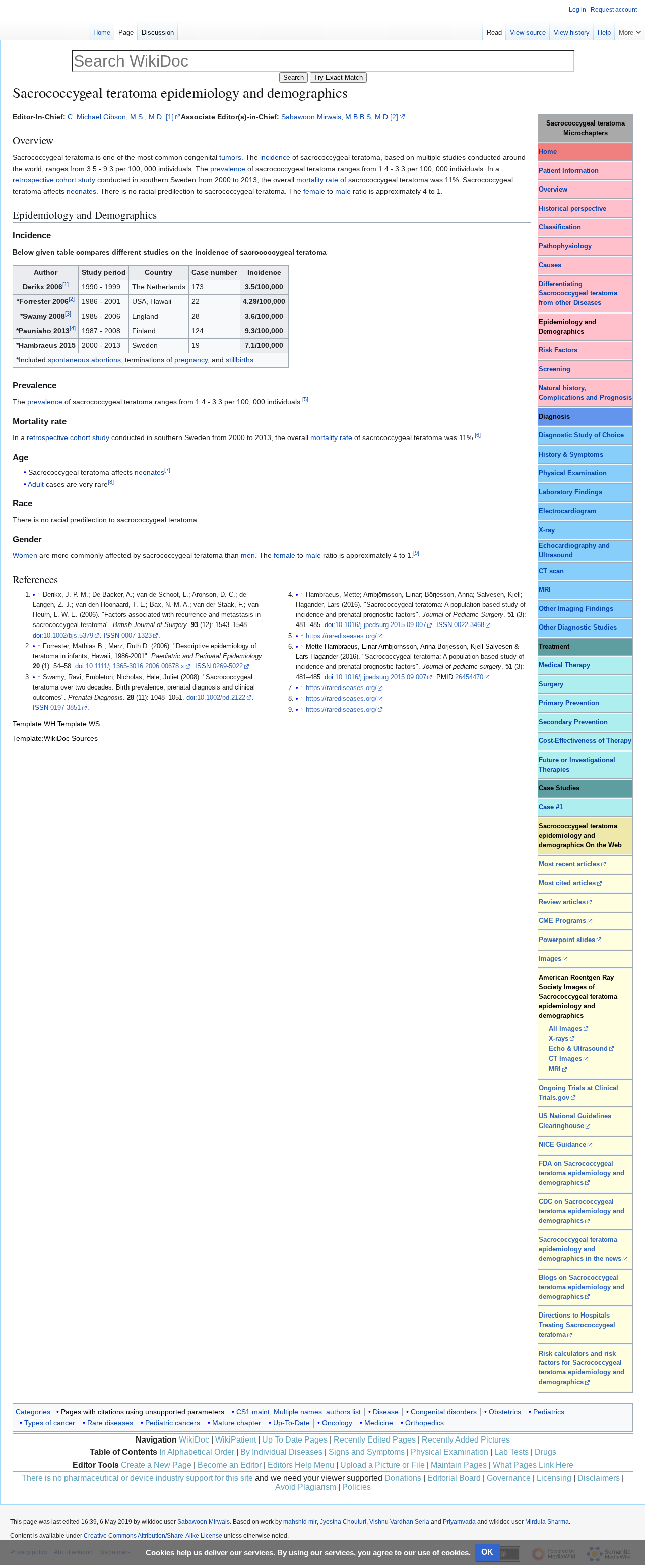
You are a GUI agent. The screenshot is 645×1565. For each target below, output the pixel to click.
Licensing (554, 1478)
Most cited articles (567, 883)
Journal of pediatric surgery (461, 666)
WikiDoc (194, 1439)
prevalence (227, 169)
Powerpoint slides (567, 940)
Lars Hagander (317, 656)
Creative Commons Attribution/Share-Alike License (153, 1535)
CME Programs (562, 920)
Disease (386, 1412)
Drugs (545, 1452)
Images (550, 958)
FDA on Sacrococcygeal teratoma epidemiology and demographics (581, 1173)
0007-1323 (136, 635)
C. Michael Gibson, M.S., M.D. (116, 117)
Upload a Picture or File (382, 1465)
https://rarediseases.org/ (341, 636)
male (343, 191)
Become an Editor (230, 1465)
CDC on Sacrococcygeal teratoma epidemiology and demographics (581, 1211)
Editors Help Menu (301, 1465)
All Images (565, 1028)
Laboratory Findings (570, 492)
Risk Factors (558, 350)
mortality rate (317, 180)
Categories (33, 1412)
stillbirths (239, 360)
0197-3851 (65, 707)
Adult (36, 484)
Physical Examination (573, 473)
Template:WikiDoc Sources (55, 738)
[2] (394, 117)
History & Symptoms (571, 454)
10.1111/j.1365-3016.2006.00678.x (135, 666)
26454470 (469, 677)
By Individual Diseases (281, 1452)
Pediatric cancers (172, 1423)
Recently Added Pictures (466, 1439)
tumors (230, 157)
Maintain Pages (459, 1465)
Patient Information (569, 170)
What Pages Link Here (533, 1465)
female (314, 191)
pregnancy (191, 360)
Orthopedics (424, 1423)
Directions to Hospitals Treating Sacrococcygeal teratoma (577, 1325)
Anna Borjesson (443, 646)
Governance (509, 1478)
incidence (275, 157)
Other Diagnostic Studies (578, 627)
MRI (545, 589)
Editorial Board (454, 1478)
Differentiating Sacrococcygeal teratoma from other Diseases (578, 294)
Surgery (551, 684)
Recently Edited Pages (375, 1439)
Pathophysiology (565, 246)
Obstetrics (505, 1412)
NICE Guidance (562, 1144)
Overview (553, 189)
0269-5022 (228, 666)
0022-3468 (469, 625)
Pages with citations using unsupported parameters (142, 1412)
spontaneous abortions (84, 360)
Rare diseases (110, 1423)
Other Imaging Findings (576, 608)
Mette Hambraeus (332, 646)
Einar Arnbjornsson (389, 646)
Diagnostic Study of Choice (581, 435)
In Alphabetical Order (196, 1452)
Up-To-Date (291, 1423)
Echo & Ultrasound (578, 1048)
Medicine (378, 1423)
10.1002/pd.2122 (221, 697)
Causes (550, 265)
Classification (560, 227)
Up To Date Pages (295, 1439)
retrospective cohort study (54, 180)
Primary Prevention (569, 703)
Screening (554, 369)
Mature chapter (236, 1423)
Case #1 (551, 807)
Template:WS (78, 724)
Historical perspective (572, 208)
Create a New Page (156, 1465)
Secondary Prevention (573, 722)
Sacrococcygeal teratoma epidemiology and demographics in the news (580, 1249)
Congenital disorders (444, 1412)
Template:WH (34, 724)
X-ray (547, 530)
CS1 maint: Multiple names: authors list (298, 1412)
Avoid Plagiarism (305, 1487)
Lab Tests (511, 1452)
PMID (444, 677)
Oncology (337, 1423)
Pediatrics (548, 1412)
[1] (170, 117)
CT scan (551, 571)
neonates (81, 191)
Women (25, 555)
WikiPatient (235, 1439)
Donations (402, 1478)
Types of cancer (49, 1423)
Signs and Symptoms (367, 1452)
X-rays (558, 1038)
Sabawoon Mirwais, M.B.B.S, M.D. (335, 117)
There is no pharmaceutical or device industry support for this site (137, 1478)
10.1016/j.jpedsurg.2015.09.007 (380, 625)
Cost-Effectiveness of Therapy (585, 740)
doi (37, 635)
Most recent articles (569, 864)
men (248, 555)
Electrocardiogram (568, 511)
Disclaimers (598, 1478)
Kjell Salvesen (491, 646)
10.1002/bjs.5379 (68, 635)
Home (548, 151)
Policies (356, 1487)
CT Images (565, 1058)
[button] (630, 30)
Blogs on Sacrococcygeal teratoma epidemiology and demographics (581, 1287)
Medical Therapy (564, 665)
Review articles (562, 902)
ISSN (111, 635)
